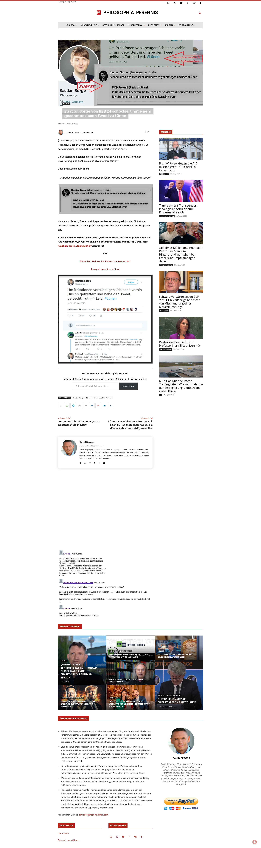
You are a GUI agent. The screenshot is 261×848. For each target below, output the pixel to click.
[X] (60, 405)
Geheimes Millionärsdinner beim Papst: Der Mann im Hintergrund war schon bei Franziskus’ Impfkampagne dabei (181, 254)
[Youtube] (181, 3)
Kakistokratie (165, 349)
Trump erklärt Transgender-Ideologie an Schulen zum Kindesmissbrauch (178, 209)
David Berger (73, 132)
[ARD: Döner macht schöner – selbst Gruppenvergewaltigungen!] (179, 650)
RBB (95, 398)
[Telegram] (73, 405)
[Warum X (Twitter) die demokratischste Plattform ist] (130, 675)
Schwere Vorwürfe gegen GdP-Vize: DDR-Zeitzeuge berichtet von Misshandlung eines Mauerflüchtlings (179, 302)
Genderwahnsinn (167, 216)
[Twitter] (174, 3)
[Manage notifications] (254, 842)
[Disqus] (105, 510)
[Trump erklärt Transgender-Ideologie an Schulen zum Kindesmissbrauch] (181, 191)
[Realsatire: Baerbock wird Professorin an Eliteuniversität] (181, 328)
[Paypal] (95, 463)
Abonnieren (128, 386)
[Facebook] (81, 463)
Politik (113, 676)
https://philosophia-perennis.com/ (92, 446)
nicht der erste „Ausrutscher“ (75, 246)
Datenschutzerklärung (68, 840)
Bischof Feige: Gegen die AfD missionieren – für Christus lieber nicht (178, 166)
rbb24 (101, 398)
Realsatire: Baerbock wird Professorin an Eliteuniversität (179, 343)
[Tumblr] (110, 405)
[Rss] (200, 3)
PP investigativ (166, 265)
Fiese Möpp (164, 174)
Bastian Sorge (78, 398)
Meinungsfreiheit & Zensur (72, 698)
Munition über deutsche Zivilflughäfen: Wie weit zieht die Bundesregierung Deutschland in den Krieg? (181, 386)
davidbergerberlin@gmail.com (93, 814)
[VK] (92, 405)
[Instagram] (168, 3)
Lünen (88, 398)
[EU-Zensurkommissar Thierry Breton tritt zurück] (179, 685)
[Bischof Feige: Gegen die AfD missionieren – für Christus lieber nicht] (181, 149)
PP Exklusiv (114, 698)
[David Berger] (61, 132)
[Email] (85, 405)
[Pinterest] (187, 3)
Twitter (109, 398)
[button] (200, 13)
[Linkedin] (104, 405)
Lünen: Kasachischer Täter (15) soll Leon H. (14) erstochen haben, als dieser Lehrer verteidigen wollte (130, 425)
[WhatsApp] (67, 405)
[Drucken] (79, 405)
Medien (66, 104)
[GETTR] (85, 463)
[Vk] (194, 3)
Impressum (63, 833)
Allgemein (164, 311)
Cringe (161, 651)
